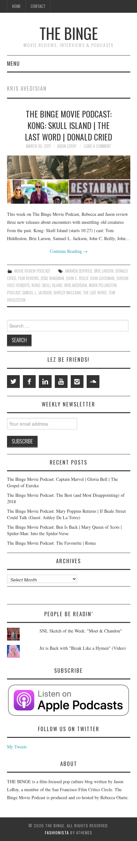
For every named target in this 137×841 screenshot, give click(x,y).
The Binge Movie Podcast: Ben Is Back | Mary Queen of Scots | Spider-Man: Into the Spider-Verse (64, 530)
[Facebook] (29, 381)
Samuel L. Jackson (37, 293)
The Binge (69, 33)
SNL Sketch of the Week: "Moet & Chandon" (81, 631)
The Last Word (95, 293)
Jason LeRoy (66, 146)
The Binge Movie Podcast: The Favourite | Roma (51, 543)
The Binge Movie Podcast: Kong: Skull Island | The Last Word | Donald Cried (68, 125)
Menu (13, 63)
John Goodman (102, 278)
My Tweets (17, 747)
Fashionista (57, 833)
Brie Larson (103, 271)
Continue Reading (69, 251)
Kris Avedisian (75, 285)
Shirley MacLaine (67, 293)
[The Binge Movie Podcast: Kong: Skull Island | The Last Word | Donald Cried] (68, 179)
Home (16, 6)
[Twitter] (13, 381)
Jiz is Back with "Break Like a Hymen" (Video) (83, 648)
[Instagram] (77, 381)
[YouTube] (61, 381)
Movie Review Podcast (32, 271)
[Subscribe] (68, 700)
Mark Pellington (103, 285)
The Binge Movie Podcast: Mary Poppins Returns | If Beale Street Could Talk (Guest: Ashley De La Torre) (66, 514)
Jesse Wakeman (52, 278)
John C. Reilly (77, 278)
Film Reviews (28, 278)
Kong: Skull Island (47, 285)
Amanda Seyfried (78, 271)
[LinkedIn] (45, 381)
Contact (38, 6)
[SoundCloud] (93, 381)
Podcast (13, 293)
